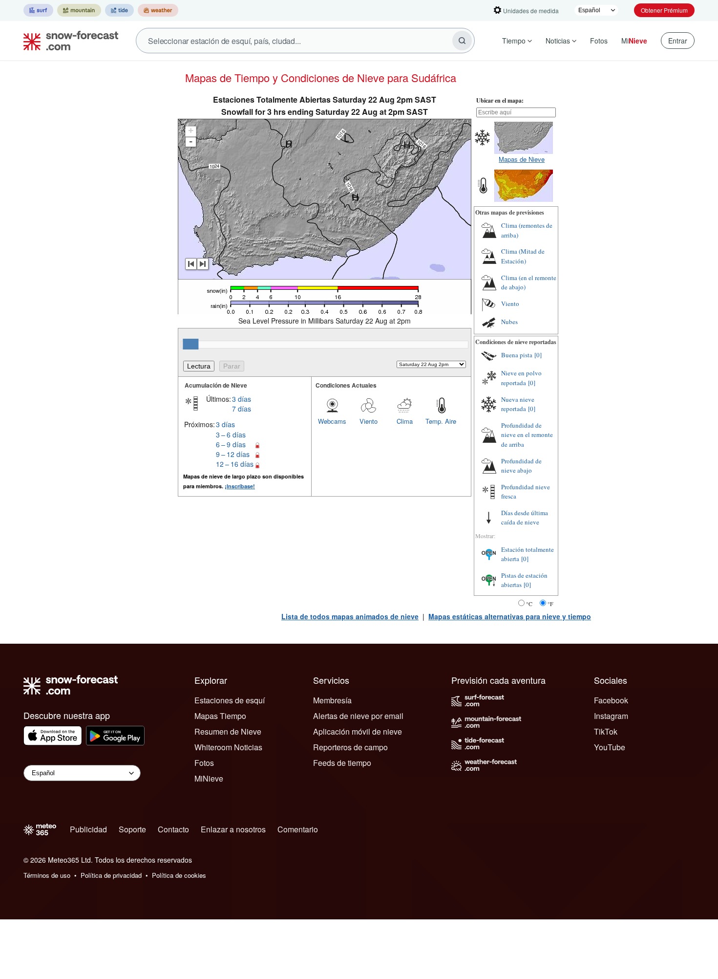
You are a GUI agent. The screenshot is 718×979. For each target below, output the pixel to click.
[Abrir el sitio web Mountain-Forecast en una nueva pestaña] (79, 10)
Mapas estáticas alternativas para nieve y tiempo (509, 616)
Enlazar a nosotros (233, 829)
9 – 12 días (233, 454)
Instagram (611, 715)
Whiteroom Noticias (228, 747)
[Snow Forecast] (67, 40)
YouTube (609, 747)
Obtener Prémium (664, 10)
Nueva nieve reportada (517, 404)
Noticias (558, 40)
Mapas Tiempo (220, 715)
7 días (241, 408)
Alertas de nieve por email (358, 715)
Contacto (173, 829)
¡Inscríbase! (240, 486)
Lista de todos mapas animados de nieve (350, 616)
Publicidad (88, 829)
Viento (368, 421)
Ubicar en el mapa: (500, 100)
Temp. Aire (440, 421)
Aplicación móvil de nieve (357, 731)
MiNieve (208, 778)
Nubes (509, 321)
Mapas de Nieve (522, 159)
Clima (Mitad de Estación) (523, 256)
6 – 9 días (231, 444)
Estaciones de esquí (229, 700)
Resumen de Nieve (227, 731)
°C (529, 604)
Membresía (332, 700)
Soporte (132, 829)
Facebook (611, 700)
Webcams (332, 421)
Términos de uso (46, 875)
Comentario (297, 829)
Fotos (599, 40)
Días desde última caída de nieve (524, 517)
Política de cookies (179, 875)
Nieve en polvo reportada (521, 378)
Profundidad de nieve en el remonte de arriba (527, 435)
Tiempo (514, 40)
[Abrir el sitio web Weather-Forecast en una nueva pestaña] (158, 10)
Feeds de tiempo (342, 762)
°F (550, 604)
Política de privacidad (111, 875)
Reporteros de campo (350, 747)
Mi (634, 40)
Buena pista (516, 354)
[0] (538, 354)
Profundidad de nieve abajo (521, 466)
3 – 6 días (231, 434)
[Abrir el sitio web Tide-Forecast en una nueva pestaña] (119, 10)
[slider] (190, 344)
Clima (405, 421)
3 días (241, 399)
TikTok (605, 731)
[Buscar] (462, 40)
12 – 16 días (234, 464)
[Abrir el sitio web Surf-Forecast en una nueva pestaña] (38, 10)
